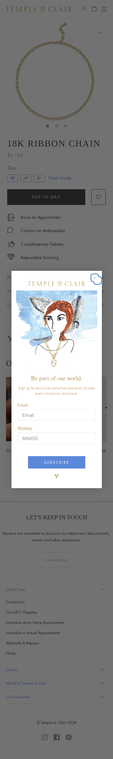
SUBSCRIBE (56, 462)
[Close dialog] (98, 280)
